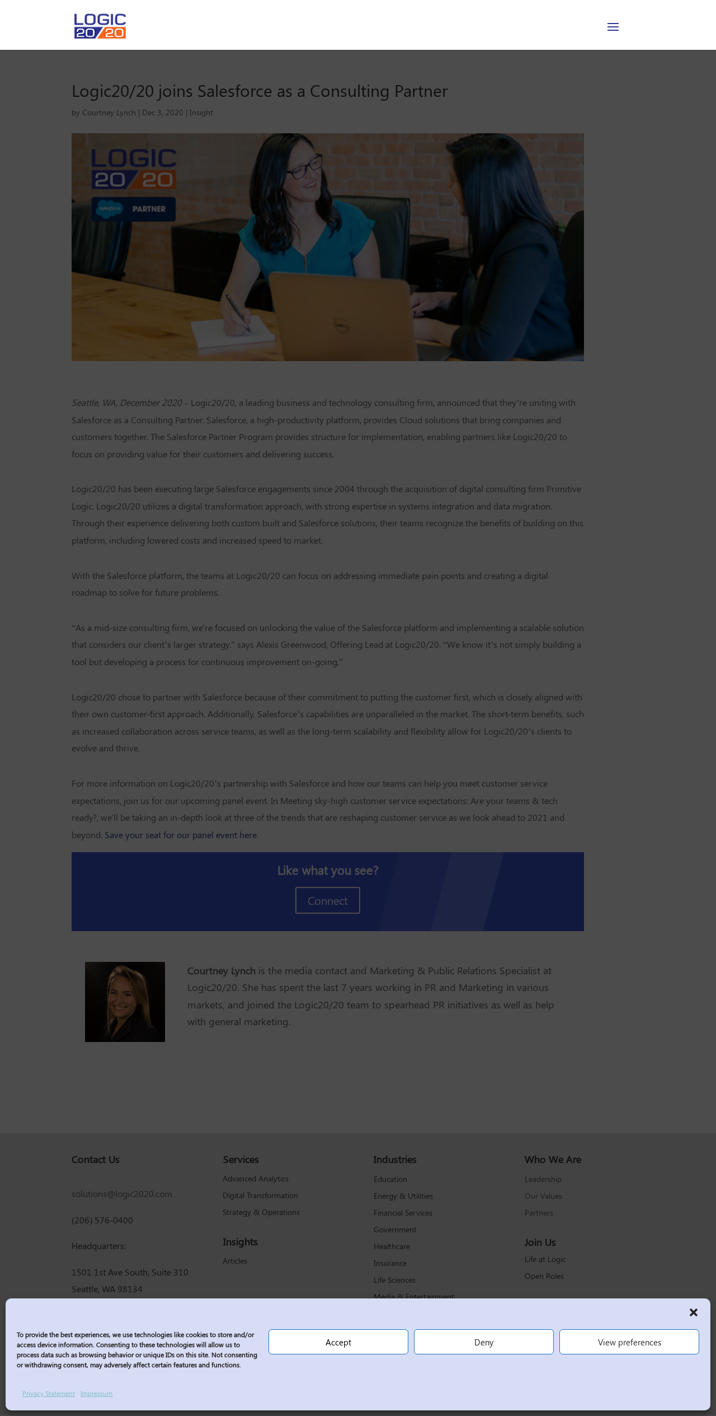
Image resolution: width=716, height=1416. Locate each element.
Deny (483, 1342)
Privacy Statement (48, 1393)
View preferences (629, 1342)
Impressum (96, 1393)
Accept (338, 1342)
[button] (693, 1312)
